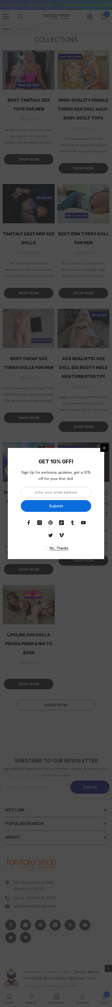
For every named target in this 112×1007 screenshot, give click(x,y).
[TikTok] (61, 522)
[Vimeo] (61, 535)
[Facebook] (28, 522)
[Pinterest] (50, 522)
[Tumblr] (72, 522)
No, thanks (59, 548)
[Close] (104, 448)
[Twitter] (50, 535)
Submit (56, 506)
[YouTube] (83, 522)
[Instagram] (39, 522)
